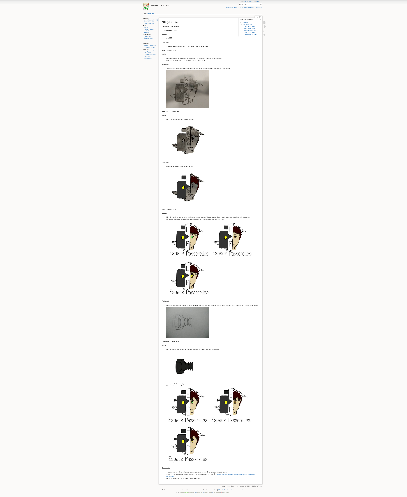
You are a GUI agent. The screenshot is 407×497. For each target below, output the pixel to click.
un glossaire (147, 36)
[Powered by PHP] (198, 492)
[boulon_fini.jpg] (187, 366)
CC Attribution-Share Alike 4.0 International (230, 490)
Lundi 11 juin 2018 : (249, 26)
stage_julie (150, 13)
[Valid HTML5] (207, 492)
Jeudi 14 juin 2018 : (249, 32)
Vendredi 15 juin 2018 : (250, 34)
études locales (148, 38)
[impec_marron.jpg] (230, 406)
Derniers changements (232, 7)
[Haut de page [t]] (264, 35)
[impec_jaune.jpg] (187, 445)
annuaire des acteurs (150, 45)
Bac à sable (147, 52)
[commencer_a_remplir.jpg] (187, 187)
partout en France (149, 23)
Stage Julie (244, 22)
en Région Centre (149, 22)
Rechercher (261, 4)
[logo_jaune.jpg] (187, 278)
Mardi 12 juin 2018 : (249, 28)
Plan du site (259, 7)
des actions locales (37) (151, 20)
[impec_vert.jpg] (187, 406)
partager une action (149, 51)
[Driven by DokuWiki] (224, 492)
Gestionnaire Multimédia (247, 7)
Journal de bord (247, 24)
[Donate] (189, 492)
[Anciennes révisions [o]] (264, 26)
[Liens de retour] (264, 31)
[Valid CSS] (215, 492)
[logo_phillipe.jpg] (187, 89)
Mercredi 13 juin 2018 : (250, 30)
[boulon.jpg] (187, 322)
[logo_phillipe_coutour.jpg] (187, 139)
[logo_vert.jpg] (187, 239)
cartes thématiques (149, 47)
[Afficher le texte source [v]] (264, 22)
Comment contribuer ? (150, 54)
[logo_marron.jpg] (230, 239)
